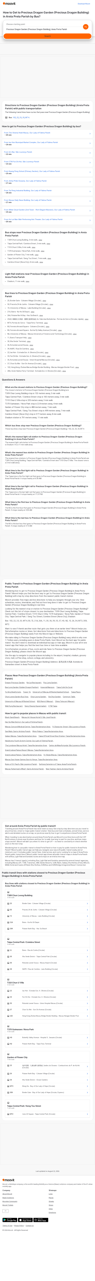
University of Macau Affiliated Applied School (51, 692)
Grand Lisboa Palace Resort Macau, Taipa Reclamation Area (29, 750)
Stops (51, 1205)
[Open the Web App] (40, 1220)
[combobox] (47, 25)
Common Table (69, 697)
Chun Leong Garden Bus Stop (16, 697)
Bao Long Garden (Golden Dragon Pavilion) (21, 687)
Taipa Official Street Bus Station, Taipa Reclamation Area (61, 736)
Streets (51, 1201)
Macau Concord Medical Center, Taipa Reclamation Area (27, 727)
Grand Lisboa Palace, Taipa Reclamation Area (23, 755)
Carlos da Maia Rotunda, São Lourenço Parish (67, 745)
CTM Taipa (52, 706)
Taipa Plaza (75, 692)
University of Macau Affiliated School (20, 701)
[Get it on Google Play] (9, 1220)
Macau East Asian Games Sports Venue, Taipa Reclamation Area (31, 760)
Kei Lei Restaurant (34, 683)
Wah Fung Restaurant (14, 706)
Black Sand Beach (12, 717)
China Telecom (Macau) (64, 701)
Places (51, 1198)
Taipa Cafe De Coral (64, 687)
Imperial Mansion (47, 687)
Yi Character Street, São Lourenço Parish (68, 727)
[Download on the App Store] (25, 1220)
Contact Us (30, 1226)
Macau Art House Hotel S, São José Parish (39, 717)
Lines (51, 1194)
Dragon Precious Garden (14, 683)
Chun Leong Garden (38, 697)
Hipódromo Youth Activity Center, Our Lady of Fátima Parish (29, 741)
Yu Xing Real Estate (13, 692)
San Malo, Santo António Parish (17, 731)
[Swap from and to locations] (85, 27)
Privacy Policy (19, 1226)
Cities (51, 1209)
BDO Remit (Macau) (45, 701)
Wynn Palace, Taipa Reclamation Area (47, 731)
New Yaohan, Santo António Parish (60, 769)
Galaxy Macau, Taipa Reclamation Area (20, 736)
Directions (52, 1212)
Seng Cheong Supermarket (35, 706)
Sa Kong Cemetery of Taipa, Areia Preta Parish (57, 764)
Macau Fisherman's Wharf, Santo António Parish (24, 769)
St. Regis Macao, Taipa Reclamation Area (60, 755)
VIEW (40, 240)
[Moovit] (9, 3)
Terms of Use (7, 1226)
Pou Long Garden (50, 683)
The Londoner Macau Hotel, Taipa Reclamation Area (26, 745)
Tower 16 (27, 692)
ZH (5, 1211)
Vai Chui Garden (54, 697)
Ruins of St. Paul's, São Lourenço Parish (21, 764)
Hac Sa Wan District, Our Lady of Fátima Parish (24, 722)
